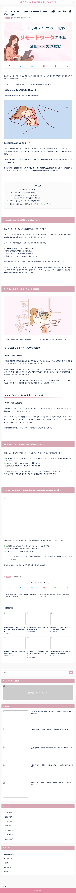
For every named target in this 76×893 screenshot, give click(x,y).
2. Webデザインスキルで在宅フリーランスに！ (27, 198)
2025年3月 (8, 817)
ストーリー (9, 858)
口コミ (7, 18)
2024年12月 (9, 830)
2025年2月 (8, 821)
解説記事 (8, 867)
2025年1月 (8, 826)
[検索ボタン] (74, 2)
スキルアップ (17, 577)
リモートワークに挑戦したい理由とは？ (23, 190)
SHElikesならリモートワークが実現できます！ (25, 201)
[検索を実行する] (71, 672)
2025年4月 (8, 812)
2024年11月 (9, 834)
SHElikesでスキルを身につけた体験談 (22, 193)
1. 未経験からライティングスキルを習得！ (26, 195)
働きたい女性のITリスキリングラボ (38, 2)
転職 (6, 871)
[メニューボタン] (2, 2)
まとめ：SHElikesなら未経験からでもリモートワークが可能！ (30, 204)
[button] (9, 66)
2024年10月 (9, 839)
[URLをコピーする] (66, 66)
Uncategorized (10, 854)
